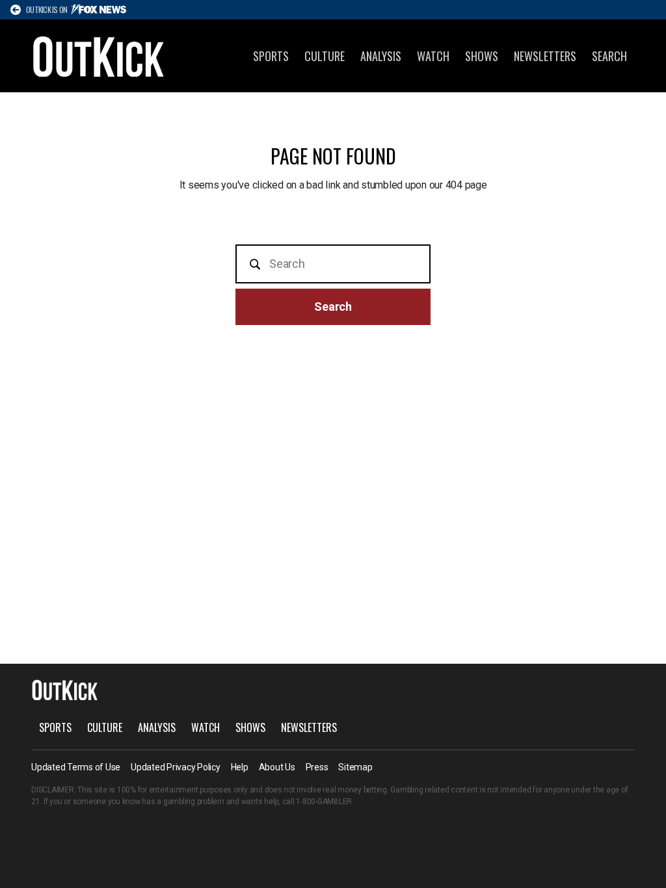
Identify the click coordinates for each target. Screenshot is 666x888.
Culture (324, 55)
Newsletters (545, 55)
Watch (433, 55)
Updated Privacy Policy (175, 767)
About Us (277, 767)
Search (609, 55)
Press (317, 767)
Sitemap (355, 767)
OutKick (98, 56)
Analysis (380, 55)
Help (239, 767)
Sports (271, 55)
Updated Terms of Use (75, 767)
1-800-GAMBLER (324, 801)
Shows (481, 55)
